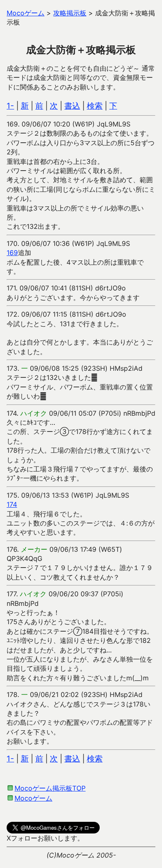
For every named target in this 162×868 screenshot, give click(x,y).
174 (12, 504)
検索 (95, 106)
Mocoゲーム (33, 798)
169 (12, 252)
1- (10, 106)
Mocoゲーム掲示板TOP (50, 788)
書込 (72, 106)
